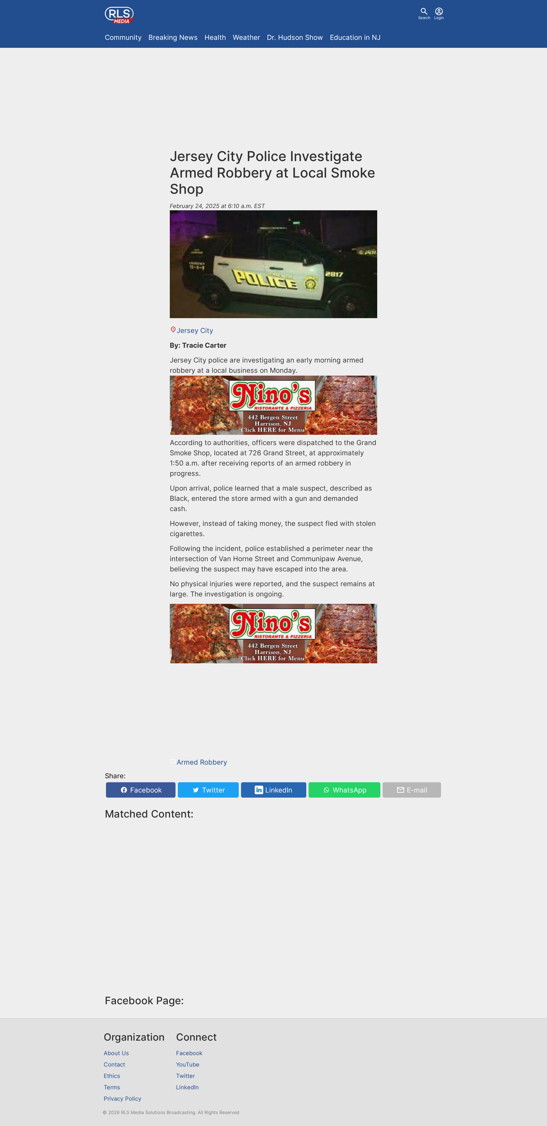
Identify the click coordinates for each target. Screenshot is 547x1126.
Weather (246, 37)
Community (123, 37)
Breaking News (173, 37)
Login (439, 17)
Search (424, 17)
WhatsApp (349, 790)
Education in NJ (355, 37)
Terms (112, 1087)
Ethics (112, 1076)
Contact (114, 1064)
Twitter (212, 790)
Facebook (145, 790)
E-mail (416, 790)
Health (215, 37)
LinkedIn (277, 790)
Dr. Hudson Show (295, 37)
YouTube (187, 1064)
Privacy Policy (122, 1098)
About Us (116, 1053)
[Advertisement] (273, 94)
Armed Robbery (202, 762)
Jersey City (195, 330)
